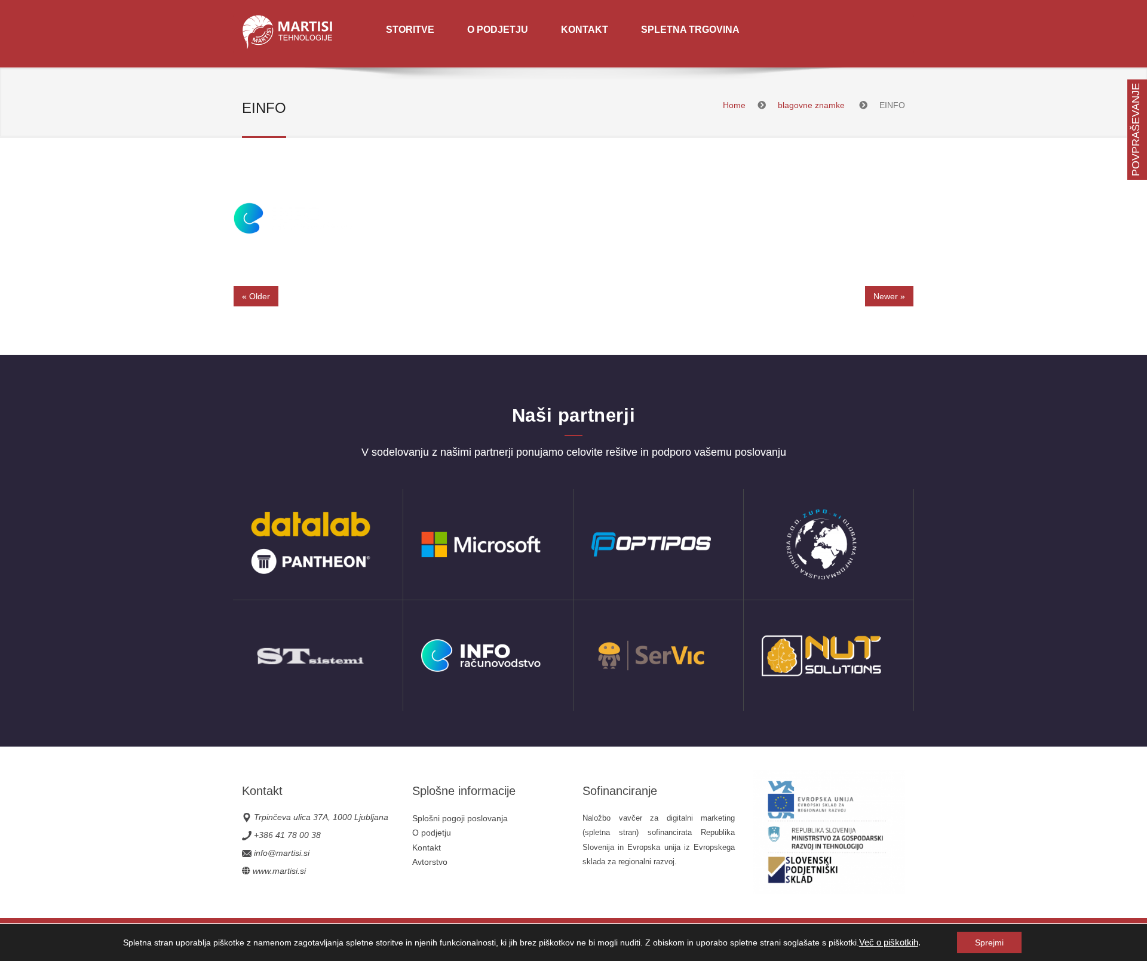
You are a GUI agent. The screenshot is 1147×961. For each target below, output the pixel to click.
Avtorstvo (429, 862)
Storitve (410, 29)
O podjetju (497, 29)
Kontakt (584, 29)
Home (734, 105)
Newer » (889, 296)
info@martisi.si (281, 853)
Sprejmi (989, 942)
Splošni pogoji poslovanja (460, 818)
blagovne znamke (811, 105)
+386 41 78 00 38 (287, 835)
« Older (256, 296)
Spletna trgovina (690, 29)
